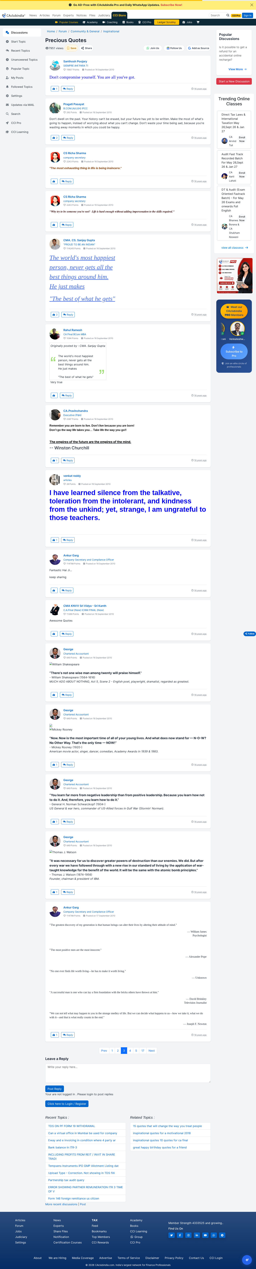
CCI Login (216, 1258)
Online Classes (234, 101)
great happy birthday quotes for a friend (160, 1147)
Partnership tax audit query (66, 1180)
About (38, 1258)
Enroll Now (242, 139)
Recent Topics (20, 50)
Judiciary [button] (104, 15)
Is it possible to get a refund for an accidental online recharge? (233, 53)
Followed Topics (22, 86)
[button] (227, 15)
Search (15, 114)
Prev (104, 1050)
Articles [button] (45, 15)
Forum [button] (56, 15)
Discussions (19, 32)
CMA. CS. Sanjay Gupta (79, 240)
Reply (69, 88)
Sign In (247, 15)
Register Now (166, 22)
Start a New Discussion (234, 81)
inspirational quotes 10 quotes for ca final (160, 1140)
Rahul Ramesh (72, 330)
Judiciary (21, 1237)
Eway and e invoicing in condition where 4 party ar (82, 1140)
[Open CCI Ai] (247, 1260)
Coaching (112, 22)
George (68, 649)
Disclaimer (152, 1258)
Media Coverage (83, 1258)
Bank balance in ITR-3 (62, 1147)
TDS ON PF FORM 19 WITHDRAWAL (71, 1126)
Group (138, 1237)
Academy (92, 22)
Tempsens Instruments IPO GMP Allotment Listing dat (83, 1166)
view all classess (232, 247)
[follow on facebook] (180, 1235)
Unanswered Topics (24, 59)
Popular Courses (68, 22)
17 (142, 1050)
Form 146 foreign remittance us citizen (73, 1198)
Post (83, 1204)
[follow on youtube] (205, 1235)
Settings (16, 95)
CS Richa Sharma (74, 153)
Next (152, 1050)
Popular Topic (20, 68)
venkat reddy (72, 476)
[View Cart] (199, 22)
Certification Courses (67, 1242)
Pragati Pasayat (73, 104)
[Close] (252, 5)
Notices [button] (81, 15)
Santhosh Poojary (75, 61)
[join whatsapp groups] (214, 1235)
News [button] (33, 15)
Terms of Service (129, 1258)
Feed (95, 1225)
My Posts (17, 77)
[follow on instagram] (188, 1235)
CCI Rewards (100, 1242)
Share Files (60, 1231)
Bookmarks (99, 1231)
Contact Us (196, 1258)
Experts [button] (68, 15)
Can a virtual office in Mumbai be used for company (82, 1133)
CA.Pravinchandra (75, 411)
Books (129, 22)
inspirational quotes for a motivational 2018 (162, 1133)
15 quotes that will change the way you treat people (167, 1126)
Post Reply (55, 1089)
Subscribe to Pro (234, 353)
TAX (95, 1220)
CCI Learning (19, 132)
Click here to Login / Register (67, 1103)
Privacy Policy (174, 1258)
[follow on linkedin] (197, 1235)
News (57, 1220)
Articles (20, 1220)
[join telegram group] (222, 1235)
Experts (58, 1225)
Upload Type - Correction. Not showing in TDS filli (81, 1173)
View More (235, 69)
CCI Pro (146, 22)
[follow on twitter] (171, 1235)
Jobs (189, 22)
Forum (19, 1225)
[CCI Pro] (234, 275)
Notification (61, 1237)
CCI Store (119, 15)
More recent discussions (61, 1204)
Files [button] (92, 15)
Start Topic (18, 41)
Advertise (105, 1258)
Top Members (101, 1237)
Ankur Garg (71, 555)
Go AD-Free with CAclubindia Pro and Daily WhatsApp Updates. (127, 5)
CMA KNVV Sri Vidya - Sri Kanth (84, 605)
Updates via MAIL (22, 105)
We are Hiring (57, 1258)
